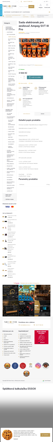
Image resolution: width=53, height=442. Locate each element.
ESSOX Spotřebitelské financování (8, 342)
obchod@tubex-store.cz (25, 325)
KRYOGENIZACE (10, 98)
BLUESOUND (11, 127)
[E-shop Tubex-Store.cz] (30, 365)
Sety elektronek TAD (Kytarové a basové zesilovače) (26, 347)
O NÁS (5, 336)
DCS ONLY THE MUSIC (11, 134)
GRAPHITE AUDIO (11, 185)
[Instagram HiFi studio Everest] (38, 365)
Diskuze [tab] (42, 113)
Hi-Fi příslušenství (23, 334)
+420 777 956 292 (39, 325)
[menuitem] (18, 12)
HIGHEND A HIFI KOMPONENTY (9, 110)
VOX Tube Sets (11, 76)
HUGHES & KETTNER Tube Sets (11, 58)
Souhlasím (46, 435)
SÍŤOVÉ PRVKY (10, 175)
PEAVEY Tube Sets (12, 74)
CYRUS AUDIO (11, 131)
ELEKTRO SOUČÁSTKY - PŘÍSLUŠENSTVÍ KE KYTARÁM (11, 90)
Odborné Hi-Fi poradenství (9, 344)
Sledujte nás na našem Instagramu (29, 283)
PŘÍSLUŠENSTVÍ (10, 163)
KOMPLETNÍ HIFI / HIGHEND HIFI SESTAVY (10, 156)
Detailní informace (38, 65)
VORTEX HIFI (9, 191)
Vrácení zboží (6, 355)
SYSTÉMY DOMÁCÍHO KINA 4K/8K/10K (10, 151)
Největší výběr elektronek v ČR (26, 344)
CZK (47, 1)
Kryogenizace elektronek (25, 340)
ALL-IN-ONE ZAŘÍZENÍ (9, 114)
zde (19, 436)
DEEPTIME (10, 137)
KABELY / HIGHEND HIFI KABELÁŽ (11, 169)
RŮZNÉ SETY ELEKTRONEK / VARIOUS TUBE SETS (11, 80)
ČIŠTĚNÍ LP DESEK (10, 199)
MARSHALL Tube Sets (12, 64)
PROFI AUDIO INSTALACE (9, 195)
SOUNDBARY (11, 144)
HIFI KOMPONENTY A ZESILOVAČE (11, 117)
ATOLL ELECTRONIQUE (11, 124)
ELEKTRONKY (10, 32)
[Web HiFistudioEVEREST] (46, 365)
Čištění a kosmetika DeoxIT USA (25, 351)
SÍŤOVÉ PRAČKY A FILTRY (11, 172)
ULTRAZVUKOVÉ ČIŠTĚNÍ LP (10, 188)
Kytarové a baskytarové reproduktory (24, 357)
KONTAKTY (6, 339)
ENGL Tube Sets (11, 48)
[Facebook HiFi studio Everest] (15, 365)
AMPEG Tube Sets (12, 36)
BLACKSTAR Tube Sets (12, 39)
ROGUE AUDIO (11, 141)
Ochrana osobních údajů (9, 346)
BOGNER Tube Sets (11, 43)
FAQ (5, 338)
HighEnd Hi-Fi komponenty (25, 336)
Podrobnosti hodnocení (35, 32)
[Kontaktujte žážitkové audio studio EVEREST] (26, 373)
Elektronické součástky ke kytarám (25, 354)
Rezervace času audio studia (9, 353)
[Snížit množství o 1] (24, 78)
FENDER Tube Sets (11, 54)
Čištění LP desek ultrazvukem (26, 342)
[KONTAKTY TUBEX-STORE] (7, 365)
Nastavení (16, 438)
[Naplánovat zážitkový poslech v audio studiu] (23, 365)
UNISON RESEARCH (10, 147)
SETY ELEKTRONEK (11, 34)
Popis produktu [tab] (26, 113)
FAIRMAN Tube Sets (11, 51)
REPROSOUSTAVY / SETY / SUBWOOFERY (11, 160)
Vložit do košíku (36, 77)
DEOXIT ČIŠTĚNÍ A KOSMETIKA (11, 85)
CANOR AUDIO (11, 129)
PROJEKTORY (10, 166)
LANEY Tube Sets (11, 61)
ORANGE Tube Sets (11, 71)
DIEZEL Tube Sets (12, 45)
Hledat (31, 6)
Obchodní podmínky (6, 1)
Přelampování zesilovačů (9, 351)
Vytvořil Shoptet (47, 380)
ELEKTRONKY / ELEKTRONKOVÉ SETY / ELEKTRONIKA (10, 28)
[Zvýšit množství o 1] (24, 76)
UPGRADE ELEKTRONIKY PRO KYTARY (11, 94)
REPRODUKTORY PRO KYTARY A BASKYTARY (10, 105)
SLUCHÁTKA (9, 177)
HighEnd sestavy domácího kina (25, 338)
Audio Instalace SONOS (24, 349)
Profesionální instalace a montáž (9, 349)
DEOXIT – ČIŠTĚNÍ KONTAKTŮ (11, 101)
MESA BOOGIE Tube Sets (11, 68)
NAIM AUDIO (11, 139)
